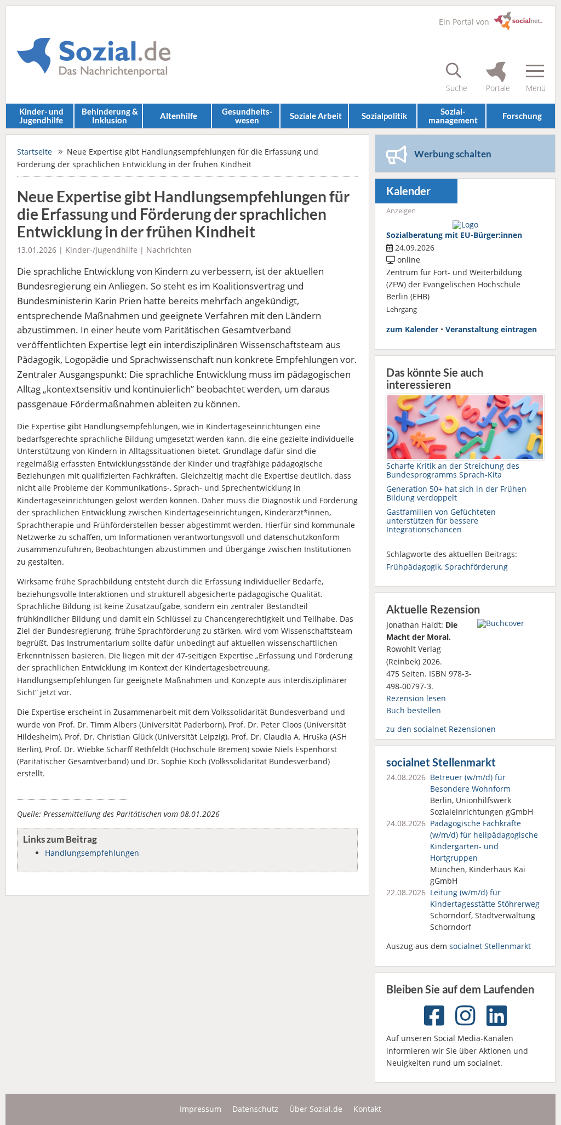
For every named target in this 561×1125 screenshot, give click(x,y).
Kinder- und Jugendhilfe (41, 115)
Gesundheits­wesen (247, 115)
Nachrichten (169, 250)
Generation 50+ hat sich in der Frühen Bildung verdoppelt (456, 493)
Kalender (408, 191)
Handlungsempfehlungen (92, 853)
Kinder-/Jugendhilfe (101, 250)
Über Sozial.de (315, 1109)
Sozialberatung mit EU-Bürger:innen (454, 235)
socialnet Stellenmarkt (441, 762)
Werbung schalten (452, 154)
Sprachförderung (476, 566)
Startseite (34, 151)
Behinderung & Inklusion (110, 115)
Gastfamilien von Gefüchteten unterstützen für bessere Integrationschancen (441, 521)
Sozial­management (453, 115)
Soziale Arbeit (316, 116)
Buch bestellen (413, 710)
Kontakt (367, 1109)
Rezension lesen (416, 698)
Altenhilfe (178, 116)
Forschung (522, 116)
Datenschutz (255, 1109)
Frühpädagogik (413, 566)
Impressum (200, 1109)
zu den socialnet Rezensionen (441, 729)
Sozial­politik (384, 116)
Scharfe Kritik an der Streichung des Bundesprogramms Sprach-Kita (452, 470)
